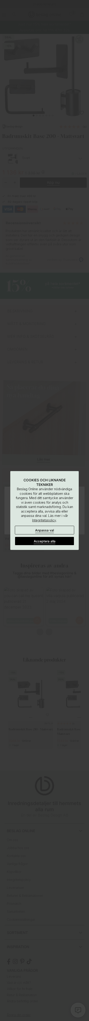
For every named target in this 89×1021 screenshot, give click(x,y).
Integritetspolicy (44, 520)
